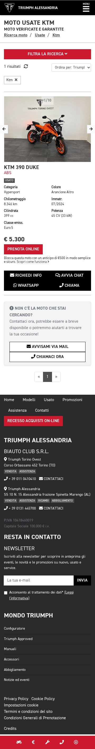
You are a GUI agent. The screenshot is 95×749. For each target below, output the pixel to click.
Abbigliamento (15, 670)
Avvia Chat (71, 275)
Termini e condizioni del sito (28, 712)
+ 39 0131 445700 (22, 508)
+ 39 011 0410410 (22, 479)
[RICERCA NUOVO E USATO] (19, 742)
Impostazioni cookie (21, 705)
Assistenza (17, 411)
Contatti (42, 411)
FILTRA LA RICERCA (46, 54)
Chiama (71, 286)
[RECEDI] (76, 742)
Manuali (10, 649)
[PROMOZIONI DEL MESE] (33, 742)
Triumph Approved (18, 639)
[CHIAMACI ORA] (61, 742)
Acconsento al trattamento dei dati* (36, 592)
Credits (10, 729)
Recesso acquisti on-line (33, 421)
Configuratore (14, 628)
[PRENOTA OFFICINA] (47, 742)
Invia (82, 580)
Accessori (11, 659)
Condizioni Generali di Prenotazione (35, 718)
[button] (86, 8)
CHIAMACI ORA (49, 357)
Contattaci (53, 479)
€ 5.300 (14, 239)
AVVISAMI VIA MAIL (49, 347)
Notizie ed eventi (16, 680)
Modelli (29, 400)
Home (9, 400)
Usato (49, 400)
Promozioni (72, 400)
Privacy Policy (16, 699)
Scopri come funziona (32, 262)
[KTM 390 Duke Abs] (47, 129)
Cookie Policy (43, 699)
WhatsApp (28, 286)
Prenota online (23, 249)
